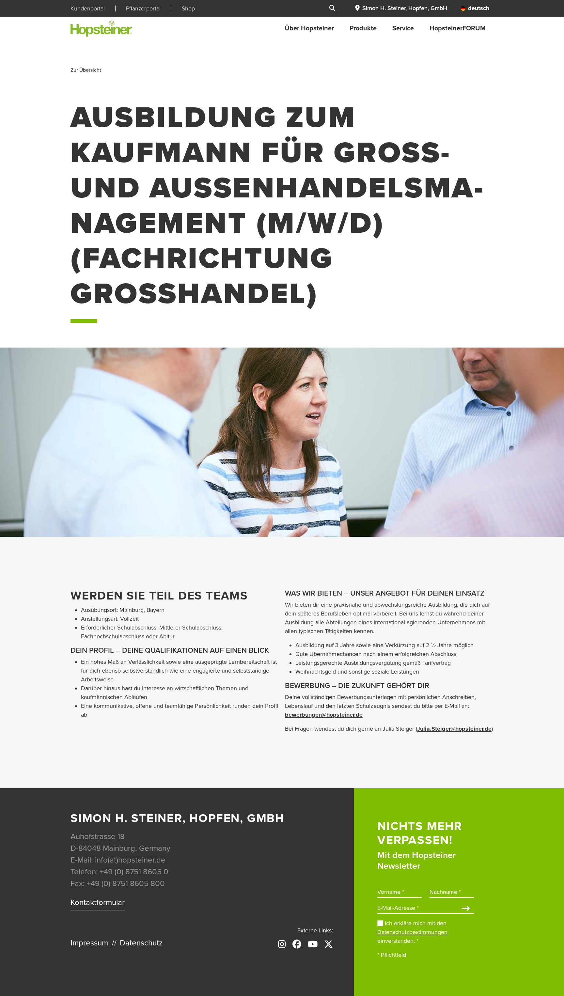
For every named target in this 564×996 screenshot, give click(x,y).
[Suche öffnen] (332, 8)
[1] (466, 909)
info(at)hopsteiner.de (130, 860)
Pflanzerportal (143, 8)
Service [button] (403, 28)
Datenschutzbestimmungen (412, 932)
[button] (400, 8)
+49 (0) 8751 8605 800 (126, 883)
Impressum (89, 943)
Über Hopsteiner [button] (309, 28)
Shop (188, 8)
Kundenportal (87, 8)
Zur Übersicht (85, 70)
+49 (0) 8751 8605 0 (134, 872)
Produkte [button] (363, 28)
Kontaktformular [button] (97, 902)
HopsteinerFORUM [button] (458, 28)
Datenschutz (141, 943)
